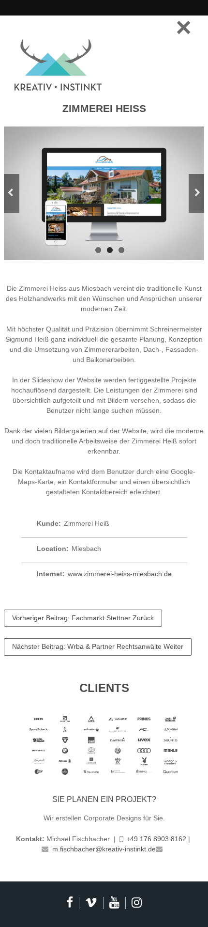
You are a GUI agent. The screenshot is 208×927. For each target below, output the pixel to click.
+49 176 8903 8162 (156, 839)
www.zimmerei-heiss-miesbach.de (120, 574)
